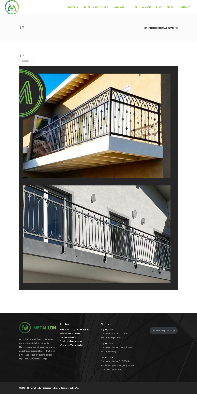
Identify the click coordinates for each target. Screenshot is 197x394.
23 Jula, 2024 (107, 357)
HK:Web (75, 388)
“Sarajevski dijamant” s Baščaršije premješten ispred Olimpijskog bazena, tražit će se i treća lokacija (117, 365)
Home (146, 28)
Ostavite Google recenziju (164, 330)
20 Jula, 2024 (107, 329)
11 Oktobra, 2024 (26, 61)
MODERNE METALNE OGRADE (162, 28)
